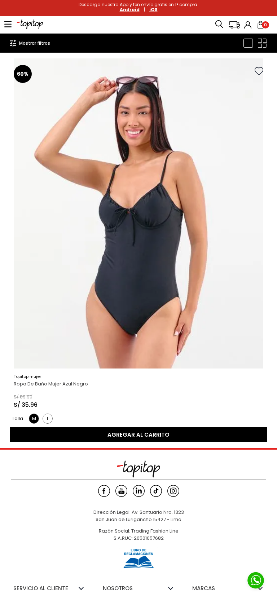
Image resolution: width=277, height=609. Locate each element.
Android (130, 9)
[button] (219, 25)
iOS (153, 9)
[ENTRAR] (248, 24)
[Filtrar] (30, 43)
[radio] (247, 43)
